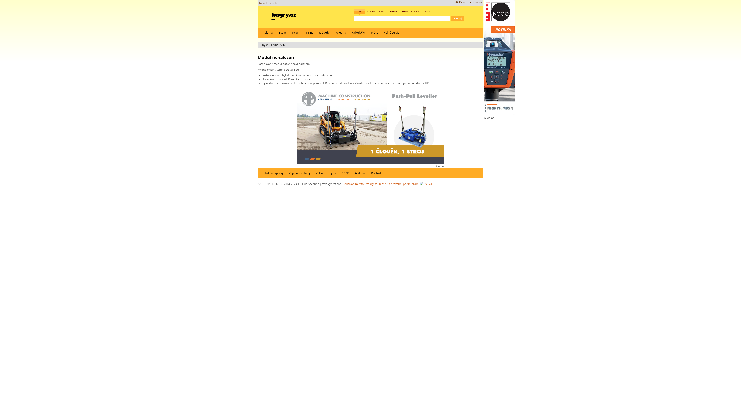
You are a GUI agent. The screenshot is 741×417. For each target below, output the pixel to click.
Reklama (359, 173)
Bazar (282, 32)
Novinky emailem (269, 3)
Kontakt (376, 173)
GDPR (345, 173)
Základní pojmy (326, 173)
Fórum (296, 32)
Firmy (309, 32)
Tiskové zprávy (274, 173)
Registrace (476, 2)
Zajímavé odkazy (299, 173)
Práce (374, 32)
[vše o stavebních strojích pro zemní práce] (283, 15)
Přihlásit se (461, 2)
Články (269, 32)
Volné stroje (391, 32)
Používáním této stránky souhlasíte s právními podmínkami (381, 184)
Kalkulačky (358, 32)
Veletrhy (340, 32)
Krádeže (324, 32)
